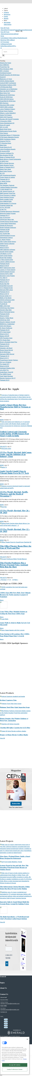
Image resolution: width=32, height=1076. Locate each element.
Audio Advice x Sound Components (10, 159)
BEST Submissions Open (7, 268)
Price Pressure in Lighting (8, 195)
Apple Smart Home (5, 129)
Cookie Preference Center (15, 1069)
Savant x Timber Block (6, 318)
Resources (7, 14)
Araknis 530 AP (4, 336)
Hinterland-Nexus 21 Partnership (10, 135)
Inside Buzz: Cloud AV (6, 372)
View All (2, 738)
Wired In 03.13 (4, 358)
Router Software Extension (8, 227)
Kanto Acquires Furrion (6, 165)
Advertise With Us (5, 40)
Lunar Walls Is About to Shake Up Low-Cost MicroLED (15, 624)
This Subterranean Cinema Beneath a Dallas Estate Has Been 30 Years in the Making (15, 887)
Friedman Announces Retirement (9, 211)
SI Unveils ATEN (5, 151)
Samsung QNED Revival (7, 354)
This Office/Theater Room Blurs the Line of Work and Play (15, 546)
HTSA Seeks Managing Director (9, 137)
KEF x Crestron (4, 71)
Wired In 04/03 (4, 316)
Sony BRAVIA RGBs (6, 201)
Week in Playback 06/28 (7, 157)
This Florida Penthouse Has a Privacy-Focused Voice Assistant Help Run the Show (14, 564)
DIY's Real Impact (5, 332)
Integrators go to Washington (8, 89)
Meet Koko (3, 145)
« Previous (3, 580)
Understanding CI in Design (8, 203)
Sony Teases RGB (5, 302)
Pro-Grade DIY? (4, 364)
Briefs (6, 30)
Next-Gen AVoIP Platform (7, 91)
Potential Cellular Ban (6, 205)
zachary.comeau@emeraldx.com (10, 1003)
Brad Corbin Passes (6, 171)
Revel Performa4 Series (7, 312)
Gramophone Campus (6, 237)
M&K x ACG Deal (5, 306)
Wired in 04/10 (4, 294)
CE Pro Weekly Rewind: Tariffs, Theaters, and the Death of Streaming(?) (14, 493)
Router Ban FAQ (4, 284)
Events (6, 16)
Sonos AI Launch (5, 125)
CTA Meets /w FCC (5, 253)
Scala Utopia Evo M (6, 147)
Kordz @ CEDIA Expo (6, 97)
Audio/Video (8, 38)
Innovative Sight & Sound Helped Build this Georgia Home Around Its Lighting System (14, 903)
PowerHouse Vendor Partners (9, 360)
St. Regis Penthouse (6, 328)
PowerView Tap (4, 67)
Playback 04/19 (4, 280)
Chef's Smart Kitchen (6, 255)
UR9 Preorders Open (6, 338)
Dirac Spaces (4, 133)
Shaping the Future (5, 63)
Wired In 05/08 (4, 231)
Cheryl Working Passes (7, 197)
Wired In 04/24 (4, 266)
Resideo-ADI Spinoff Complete (9, 119)
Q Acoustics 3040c (5, 121)
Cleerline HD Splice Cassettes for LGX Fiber (15, 727)
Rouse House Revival (6, 350)
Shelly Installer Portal (6, 199)
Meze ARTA (3, 183)
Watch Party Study (5, 169)
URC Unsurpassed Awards (8, 175)
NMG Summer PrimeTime (7, 193)
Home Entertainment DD (7, 123)
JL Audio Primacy (5, 239)
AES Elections (4, 103)
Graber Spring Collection (7, 243)
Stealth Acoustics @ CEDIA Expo (10, 75)
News (3, 30)
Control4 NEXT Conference (8, 83)
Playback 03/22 (4, 344)
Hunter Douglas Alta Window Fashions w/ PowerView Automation (14, 719)
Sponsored (28, 30)
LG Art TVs (3, 209)
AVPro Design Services (7, 163)
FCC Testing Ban (5, 233)
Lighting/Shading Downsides (8, 187)
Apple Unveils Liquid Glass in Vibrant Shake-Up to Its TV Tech (14, 472)
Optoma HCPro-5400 (6, 274)
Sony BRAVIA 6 (4, 65)
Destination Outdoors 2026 (8, 85)
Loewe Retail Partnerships (8, 223)
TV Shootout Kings (5, 143)
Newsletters (8, 46)
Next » (16, 580)
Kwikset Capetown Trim (8, 700)
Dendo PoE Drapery (6, 115)
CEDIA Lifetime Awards (7, 81)
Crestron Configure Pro (7, 153)
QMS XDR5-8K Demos (7, 99)
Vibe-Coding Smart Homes (8, 241)
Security (24, 38)
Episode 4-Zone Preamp (7, 276)
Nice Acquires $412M (6, 155)
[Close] (27, 1039)
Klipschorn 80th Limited (7, 105)
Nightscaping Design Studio (8, 131)
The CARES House (5, 374)
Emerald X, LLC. (7, 1036)
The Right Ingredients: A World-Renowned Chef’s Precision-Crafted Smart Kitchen (14, 917)
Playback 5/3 (4, 245)
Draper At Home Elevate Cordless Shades (14, 735)
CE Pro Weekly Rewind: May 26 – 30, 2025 (15, 511)
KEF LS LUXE (4, 127)
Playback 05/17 (4, 215)
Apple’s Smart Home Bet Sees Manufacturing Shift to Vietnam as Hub (15, 406)
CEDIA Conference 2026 (7, 300)
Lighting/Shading (17, 38)
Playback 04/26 (4, 264)
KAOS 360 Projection (6, 117)
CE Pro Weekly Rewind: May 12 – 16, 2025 (15, 530)
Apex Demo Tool (5, 93)
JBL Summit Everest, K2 (7, 191)
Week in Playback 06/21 (7, 167)
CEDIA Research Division (7, 235)
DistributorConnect (5, 73)
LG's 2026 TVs (4, 370)
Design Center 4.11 (5, 296)
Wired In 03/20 (4, 346)
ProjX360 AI (3, 304)
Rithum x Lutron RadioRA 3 (8, 113)
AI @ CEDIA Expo (5, 352)
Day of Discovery (5, 217)
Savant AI (3, 77)
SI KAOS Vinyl (4, 161)
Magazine (5, 44)
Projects (6, 12)
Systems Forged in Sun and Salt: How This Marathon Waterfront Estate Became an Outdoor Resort (14, 867)
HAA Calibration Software (7, 249)
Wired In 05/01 (4, 247)
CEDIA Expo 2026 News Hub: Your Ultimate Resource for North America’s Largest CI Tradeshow (15, 594)
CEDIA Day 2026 (5, 320)
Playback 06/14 (4, 179)
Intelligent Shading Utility (7, 368)
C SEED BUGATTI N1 (6, 189)
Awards (6, 18)
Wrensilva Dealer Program (8, 213)
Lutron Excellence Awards (7, 149)
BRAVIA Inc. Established (7, 324)
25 (13, 580)
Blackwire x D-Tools (6, 79)
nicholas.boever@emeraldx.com (9, 1009)
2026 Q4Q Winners (5, 326)
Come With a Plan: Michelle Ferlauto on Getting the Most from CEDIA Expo (13, 612)
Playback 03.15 (4, 356)
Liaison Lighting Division (7, 262)
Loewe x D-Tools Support (7, 270)
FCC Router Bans (5, 340)
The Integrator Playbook (7, 185)
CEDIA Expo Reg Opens (7, 308)
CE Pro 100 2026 (5, 207)
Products (11, 30)
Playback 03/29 (4, 330)
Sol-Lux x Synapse (5, 362)
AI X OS (2, 173)
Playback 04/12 (4, 292)
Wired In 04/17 (4, 282)
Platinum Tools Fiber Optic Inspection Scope (15, 707)
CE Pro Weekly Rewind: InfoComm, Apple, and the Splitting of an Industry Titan (16, 454)
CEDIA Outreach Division (7, 272)
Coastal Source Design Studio (9, 221)
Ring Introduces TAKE (6, 69)
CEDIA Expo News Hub (7, 219)
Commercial (11, 34)
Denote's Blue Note (6, 310)
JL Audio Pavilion (5, 181)
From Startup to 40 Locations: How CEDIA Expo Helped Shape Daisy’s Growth (14, 635)
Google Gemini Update (6, 251)
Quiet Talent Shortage (6, 376)
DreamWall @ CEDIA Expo (8, 101)
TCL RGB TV (3, 278)
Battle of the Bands (5, 298)
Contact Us (3, 1012)
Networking (4, 34)
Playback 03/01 (4, 380)
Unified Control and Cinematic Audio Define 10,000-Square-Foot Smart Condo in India (14, 433)
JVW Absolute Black (6, 87)
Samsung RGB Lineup (6, 290)
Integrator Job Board (6, 348)
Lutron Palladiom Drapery (7, 109)
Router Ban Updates (6, 257)
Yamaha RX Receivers (6, 225)
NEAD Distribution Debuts (7, 139)
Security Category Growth (7, 322)
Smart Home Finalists (6, 111)
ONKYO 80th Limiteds (6, 107)
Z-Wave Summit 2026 (6, 260)
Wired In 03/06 (4, 366)
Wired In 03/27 (4, 334)
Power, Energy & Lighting (7, 177)
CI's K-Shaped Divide (6, 288)
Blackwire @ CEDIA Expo (7, 95)
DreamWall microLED (6, 286)
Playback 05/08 (4, 229)
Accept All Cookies (14, 1065)
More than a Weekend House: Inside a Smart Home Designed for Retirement (15, 857)
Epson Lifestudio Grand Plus (8, 342)
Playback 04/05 (4, 314)
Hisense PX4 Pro (5, 141)
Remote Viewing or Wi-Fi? (8, 378)
